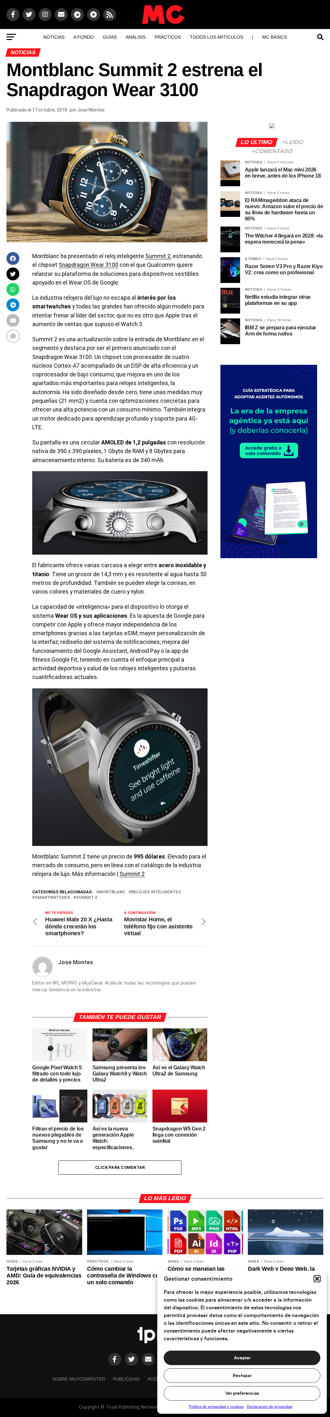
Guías (110, 37)
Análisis (136, 37)
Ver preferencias (242, 1393)
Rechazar (242, 1375)
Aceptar (242, 1358)
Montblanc (112, 892)
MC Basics (274, 37)
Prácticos (168, 37)
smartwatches (52, 898)
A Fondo (83, 37)
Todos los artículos (216, 37)
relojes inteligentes (156, 892)
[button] (317, 1279)
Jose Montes (91, 109)
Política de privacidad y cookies (216, 1407)
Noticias (53, 37)
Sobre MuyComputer (79, 1379)
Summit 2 (157, 256)
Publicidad (126, 1379)
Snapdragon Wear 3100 (88, 265)
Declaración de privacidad (269, 1407)
